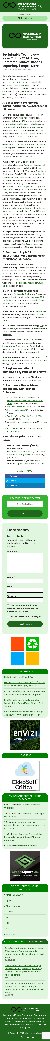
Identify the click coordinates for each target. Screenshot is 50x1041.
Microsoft (10, 934)
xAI (33, 226)
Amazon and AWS (14, 895)
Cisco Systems (13, 906)
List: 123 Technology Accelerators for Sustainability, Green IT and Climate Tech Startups (23, 703)
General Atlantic (25, 339)
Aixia (21, 118)
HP (7, 917)
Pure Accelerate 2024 (17, 410)
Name (11, 577)
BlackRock (31, 267)
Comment (13, 551)
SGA (13, 328)
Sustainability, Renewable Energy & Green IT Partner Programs (23, 837)
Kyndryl (14, 297)
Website (11, 596)
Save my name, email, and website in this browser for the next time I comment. (22, 608)
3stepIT (37, 114)
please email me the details (31, 463)
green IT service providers (19, 85)
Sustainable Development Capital (20, 346)
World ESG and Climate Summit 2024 (24, 416)
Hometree (41, 311)
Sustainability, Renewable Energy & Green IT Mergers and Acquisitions (24, 825)
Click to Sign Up (25, 18)
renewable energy (20, 82)
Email (11, 586)
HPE (7, 923)
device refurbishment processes (31, 133)
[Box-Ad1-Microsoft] (25, 651)
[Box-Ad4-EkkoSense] (25, 776)
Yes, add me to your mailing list (25, 616)
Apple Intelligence (32, 165)
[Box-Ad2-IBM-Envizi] (25, 735)
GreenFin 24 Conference (19, 422)
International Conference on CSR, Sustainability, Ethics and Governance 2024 (25, 400)
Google (9, 911)
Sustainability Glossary (27, 845)
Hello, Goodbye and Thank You (18, 677)
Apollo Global (24, 294)
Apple (9, 900)
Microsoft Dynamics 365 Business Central (25, 144)
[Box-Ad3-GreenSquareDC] (25, 866)
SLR (41, 325)
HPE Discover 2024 (16, 406)
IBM (7, 928)
